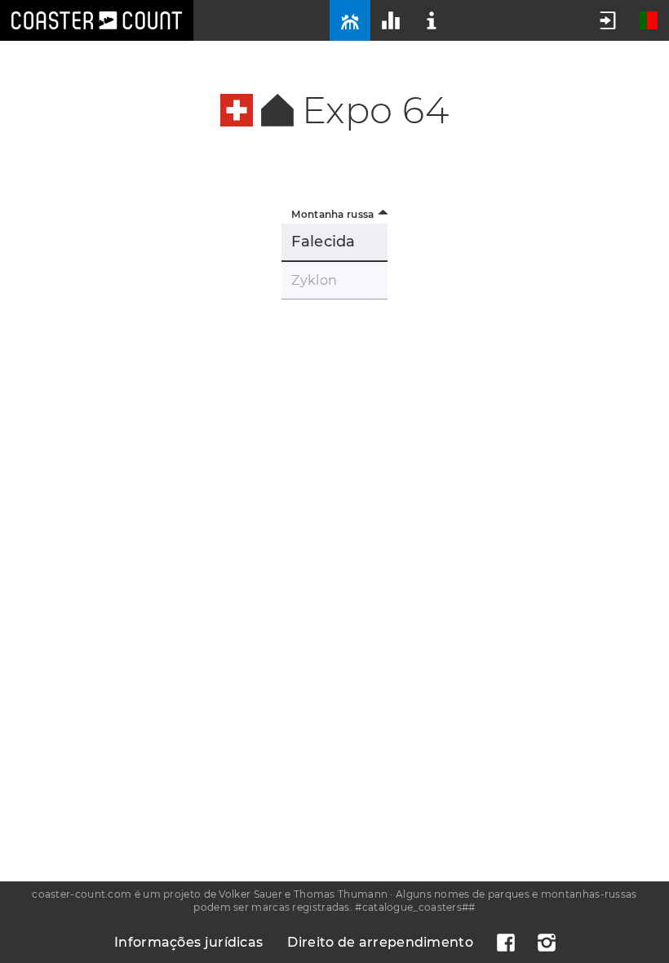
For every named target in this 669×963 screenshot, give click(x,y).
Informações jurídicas (188, 942)
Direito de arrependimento (380, 942)
